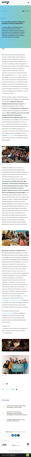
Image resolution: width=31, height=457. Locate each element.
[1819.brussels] (15, 445)
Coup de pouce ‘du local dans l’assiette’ (12, 300)
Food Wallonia (24, 295)
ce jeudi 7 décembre (7, 313)
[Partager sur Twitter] (10, 389)
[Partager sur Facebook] (3, 389)
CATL (16, 75)
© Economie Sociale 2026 (18, 450)
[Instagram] (18, 435)
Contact (10, 450)
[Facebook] (12, 435)
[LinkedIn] (15, 435)
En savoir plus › (12, 455)
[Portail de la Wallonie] (27, 445)
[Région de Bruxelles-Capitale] (4, 444)
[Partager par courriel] (16, 389)
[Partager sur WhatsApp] (13, 389)
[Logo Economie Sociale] (5, 2)
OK (27, 455)
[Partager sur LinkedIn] (6, 389)
